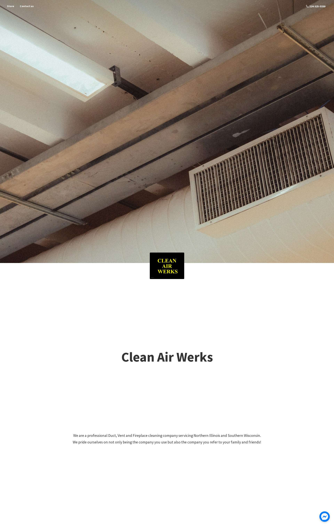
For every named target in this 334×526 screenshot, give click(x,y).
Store (10, 6)
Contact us (27, 6)
